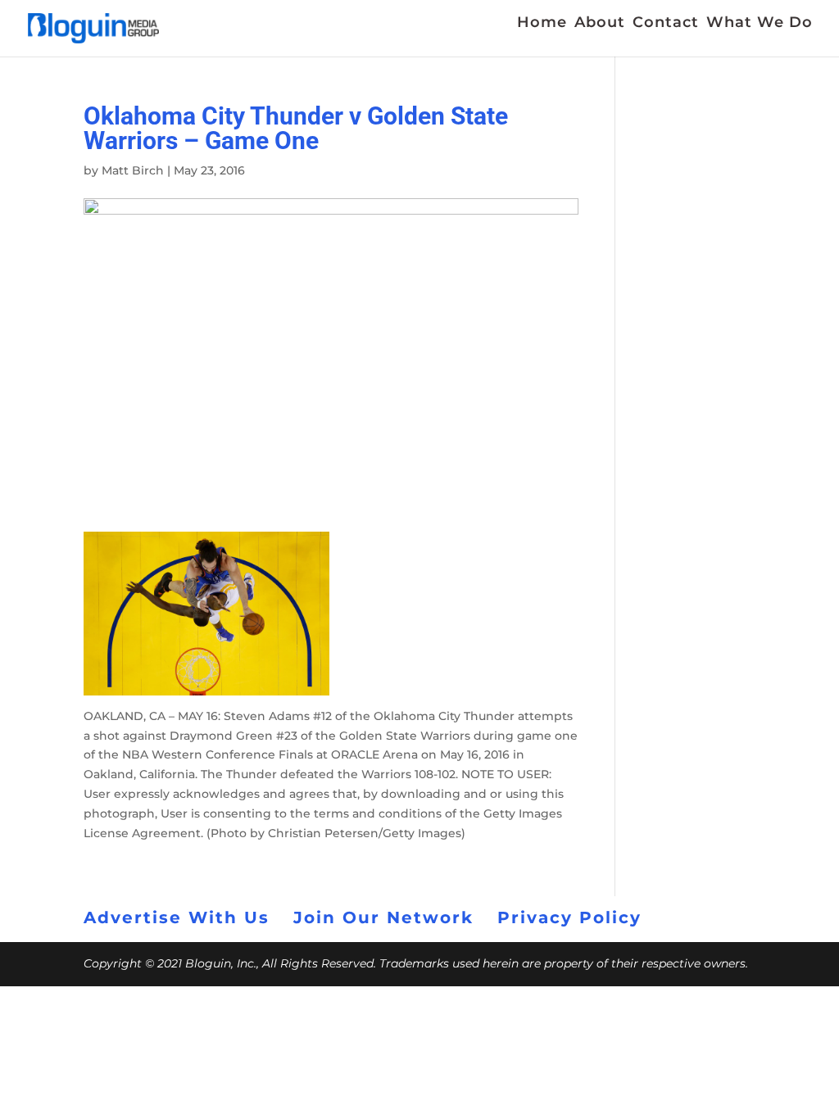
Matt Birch (133, 170)
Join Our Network (383, 917)
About (599, 23)
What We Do (759, 23)
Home (542, 23)
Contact (666, 23)
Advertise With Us (177, 917)
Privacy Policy (569, 917)
